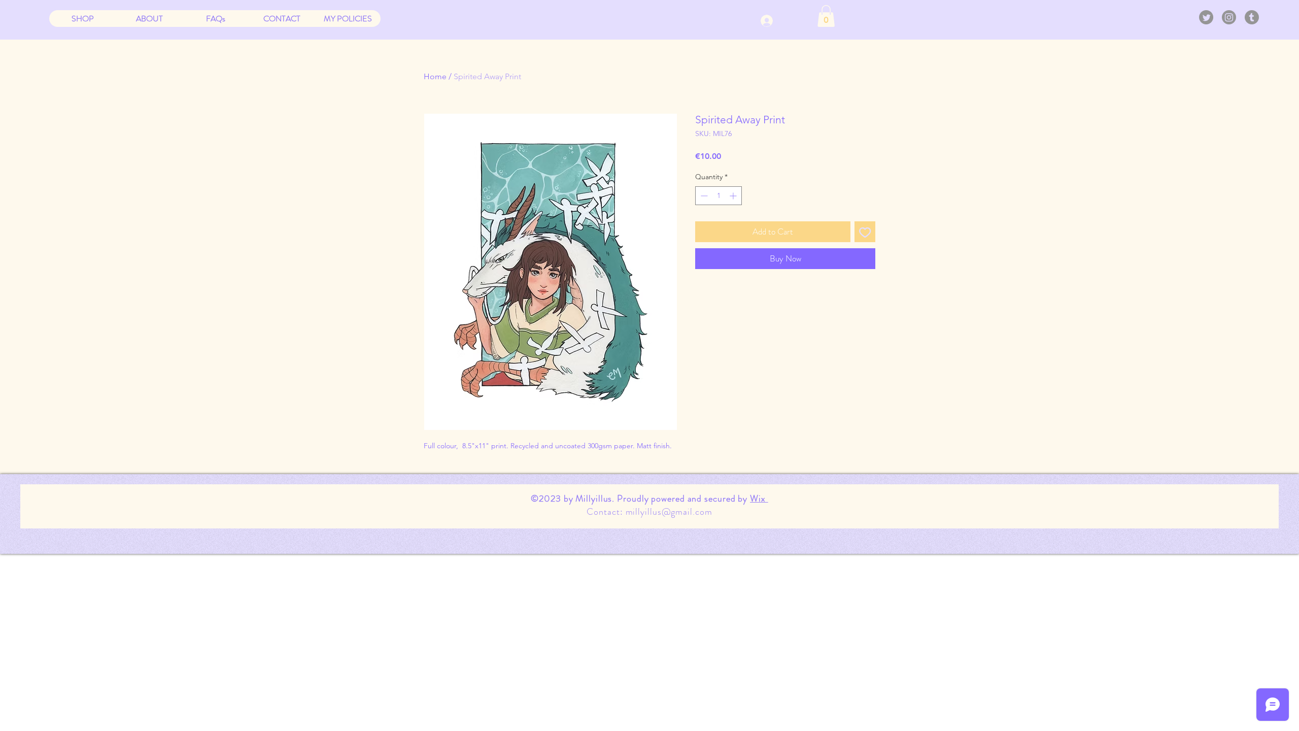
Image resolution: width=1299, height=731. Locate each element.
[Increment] (734, 196)
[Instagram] (1229, 17)
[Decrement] (703, 196)
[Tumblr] (1252, 17)
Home (435, 76)
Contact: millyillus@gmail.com (649, 511)
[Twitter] (1206, 17)
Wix (759, 498)
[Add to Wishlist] (865, 232)
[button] (826, 16)
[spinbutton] (718, 196)
